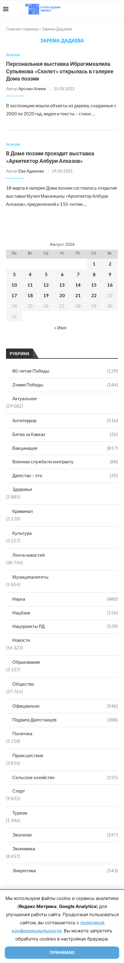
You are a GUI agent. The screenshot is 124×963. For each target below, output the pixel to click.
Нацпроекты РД (65, 626)
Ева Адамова (31, 170)
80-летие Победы (65, 370)
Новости (21, 640)
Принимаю (62, 952)
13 (62, 285)
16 (110, 285)
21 (78, 295)
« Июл (60, 327)
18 (30, 295)
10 (14, 285)
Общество (23, 684)
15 (94, 285)
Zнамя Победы (65, 384)
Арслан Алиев (32, 88)
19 (46, 295)
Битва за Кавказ (65, 434)
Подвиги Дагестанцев (65, 719)
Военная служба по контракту (65, 461)
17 (14, 295)
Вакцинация (65, 448)
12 (46, 285)
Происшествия (27, 755)
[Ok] (108, 9)
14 (78, 285)
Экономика (23, 848)
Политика (22, 733)
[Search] (118, 9)
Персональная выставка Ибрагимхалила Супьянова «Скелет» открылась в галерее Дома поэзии (59, 71)
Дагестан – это (65, 475)
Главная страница (22, 28)
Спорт (18, 791)
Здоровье (22, 489)
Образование (26, 662)
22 (94, 295)
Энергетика (65, 870)
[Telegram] (102, 9)
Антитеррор (65, 420)
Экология (65, 834)
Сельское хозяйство (65, 777)
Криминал (22, 511)
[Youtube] (89, 9)
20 (62, 295)
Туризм (19, 812)
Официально (65, 706)
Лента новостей (28, 555)
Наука (65, 599)
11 (30, 285)
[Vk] (96, 9)
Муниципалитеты (30, 577)
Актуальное (24, 398)
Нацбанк (65, 612)
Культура (22, 533)
